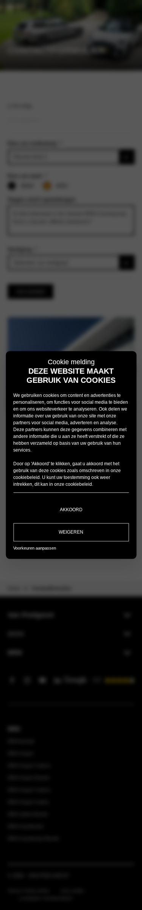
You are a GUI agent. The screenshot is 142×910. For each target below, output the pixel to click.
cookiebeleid (26, 477)
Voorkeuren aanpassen (34, 548)
